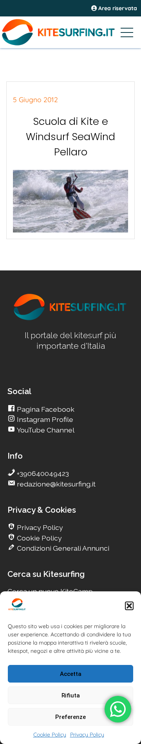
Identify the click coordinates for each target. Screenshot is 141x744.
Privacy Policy (87, 734)
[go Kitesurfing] (70, 319)
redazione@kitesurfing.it (55, 484)
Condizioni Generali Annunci (62, 548)
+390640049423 (42, 473)
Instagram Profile (44, 419)
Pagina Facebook (44, 409)
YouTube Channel (44, 430)
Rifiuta (70, 695)
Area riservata (117, 8)
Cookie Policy (49, 734)
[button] (129, 606)
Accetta (70, 673)
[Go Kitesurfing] (70, 32)
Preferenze (70, 717)
